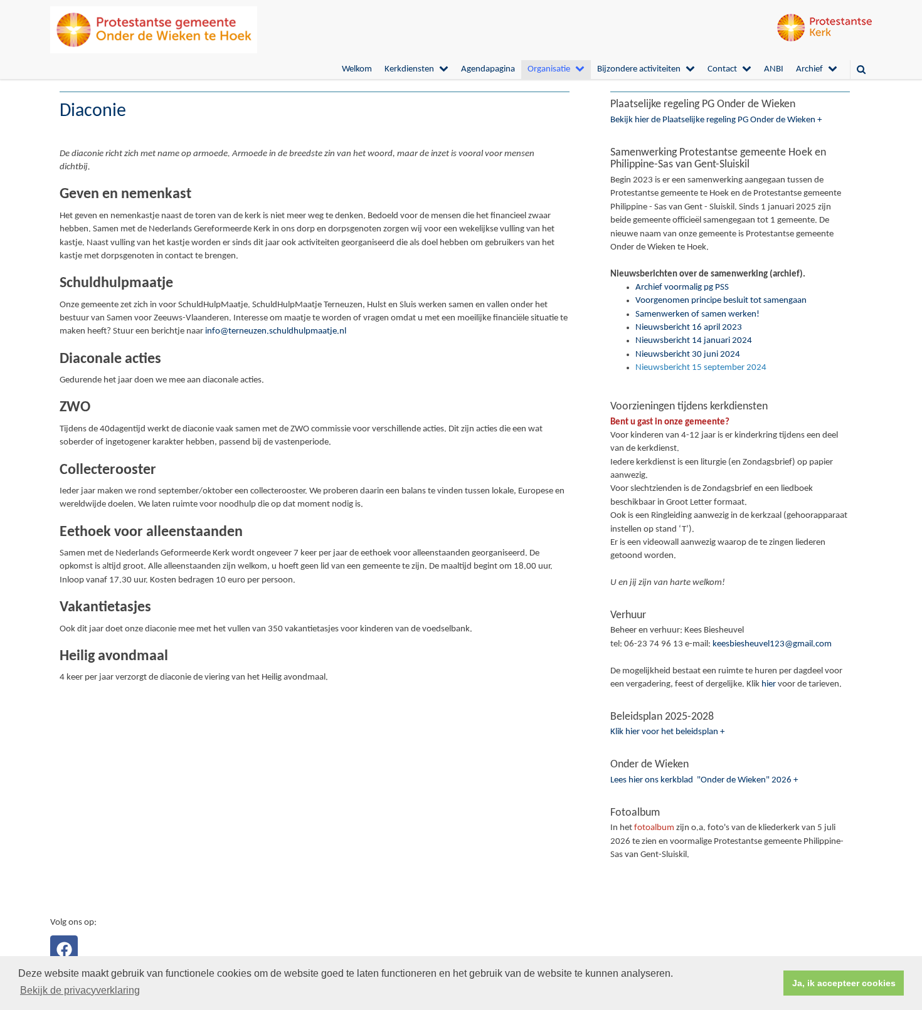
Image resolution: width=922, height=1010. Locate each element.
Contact (722, 69)
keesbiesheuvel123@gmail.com (772, 644)
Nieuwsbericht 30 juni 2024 (687, 354)
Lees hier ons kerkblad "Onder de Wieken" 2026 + (704, 780)
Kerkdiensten (409, 69)
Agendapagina (488, 69)
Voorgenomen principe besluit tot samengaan (721, 300)
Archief (809, 69)
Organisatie (548, 69)
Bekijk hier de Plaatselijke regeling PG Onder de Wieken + (716, 120)
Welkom (357, 69)
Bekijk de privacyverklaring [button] (80, 990)
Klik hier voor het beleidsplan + (667, 732)
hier (768, 684)
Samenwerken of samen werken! (697, 314)
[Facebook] (64, 949)
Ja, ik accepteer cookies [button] (844, 983)
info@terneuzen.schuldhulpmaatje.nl (275, 331)
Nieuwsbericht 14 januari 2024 (693, 340)
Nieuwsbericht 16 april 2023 (688, 327)
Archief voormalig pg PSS (682, 287)
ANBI (773, 69)
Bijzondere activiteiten (639, 69)
